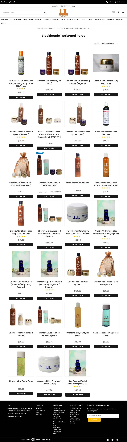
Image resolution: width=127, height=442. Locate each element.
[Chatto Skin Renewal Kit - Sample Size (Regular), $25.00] (21, 165)
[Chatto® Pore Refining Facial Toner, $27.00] (106, 315)
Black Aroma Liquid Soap (77, 182)
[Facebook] (107, 440)
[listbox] (110, 43)
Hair (62, 19)
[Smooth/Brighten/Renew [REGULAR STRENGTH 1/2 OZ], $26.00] (78, 213)
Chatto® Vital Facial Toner (21, 381)
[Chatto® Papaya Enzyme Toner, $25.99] (78, 315)
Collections (99, 19)
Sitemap (39, 414)
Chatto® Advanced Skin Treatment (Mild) (49, 184)
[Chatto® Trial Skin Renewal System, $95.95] (21, 315)
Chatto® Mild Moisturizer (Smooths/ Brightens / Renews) (21, 284)
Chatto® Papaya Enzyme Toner (77, 334)
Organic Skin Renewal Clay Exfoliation (106, 82)
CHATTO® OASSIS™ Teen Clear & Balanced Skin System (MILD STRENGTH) (49, 134)
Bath (90, 19)
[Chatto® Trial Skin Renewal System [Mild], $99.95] (78, 114)
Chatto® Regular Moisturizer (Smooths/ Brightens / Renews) (49, 284)
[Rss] (117, 440)
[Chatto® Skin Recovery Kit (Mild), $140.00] (49, 63)
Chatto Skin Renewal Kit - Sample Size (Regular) (21, 184)
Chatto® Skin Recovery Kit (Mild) (49, 82)
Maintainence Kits (15, 19)
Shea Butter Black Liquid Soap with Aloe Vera (21, 232)
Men (2, 23)
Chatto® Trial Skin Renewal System (21, 334)
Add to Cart (21, 97)
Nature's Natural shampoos (75, 411)
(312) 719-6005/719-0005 (18, 413)
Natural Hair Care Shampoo (32, 19)
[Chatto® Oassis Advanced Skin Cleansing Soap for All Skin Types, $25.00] (21, 63)
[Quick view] (18, 74)
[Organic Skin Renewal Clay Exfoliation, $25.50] (106, 63)
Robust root (120, 19)
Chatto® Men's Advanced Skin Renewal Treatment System (49, 233)
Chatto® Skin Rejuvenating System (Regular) (78, 82)
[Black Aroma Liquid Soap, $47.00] (78, 165)
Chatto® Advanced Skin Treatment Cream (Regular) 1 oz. (106, 233)
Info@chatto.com (16, 416)
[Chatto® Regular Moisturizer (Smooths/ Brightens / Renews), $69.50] (49, 264)
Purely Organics (75, 418)
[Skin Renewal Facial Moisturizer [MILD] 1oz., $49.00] (78, 363)
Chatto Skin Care (75, 408)
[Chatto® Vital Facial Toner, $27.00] (21, 363)
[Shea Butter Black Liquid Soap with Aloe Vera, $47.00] (21, 213)
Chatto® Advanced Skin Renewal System (49, 334)
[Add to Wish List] (23, 74)
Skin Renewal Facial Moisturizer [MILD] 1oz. (77, 382)
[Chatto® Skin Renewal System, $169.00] (78, 264)
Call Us (110, 2)
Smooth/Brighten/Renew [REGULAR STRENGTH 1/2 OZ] (78, 232)
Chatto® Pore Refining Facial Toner (106, 334)
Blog (73, 6)
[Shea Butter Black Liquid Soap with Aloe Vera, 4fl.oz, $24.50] (106, 165)
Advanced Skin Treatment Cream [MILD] (49, 382)
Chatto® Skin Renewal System (78, 283)
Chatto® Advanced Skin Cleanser (106, 133)
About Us (55, 6)
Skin (83, 19)
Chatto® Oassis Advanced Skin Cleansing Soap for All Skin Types (21, 83)
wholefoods (110, 19)
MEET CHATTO (65, 6)
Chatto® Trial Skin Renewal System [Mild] (77, 133)
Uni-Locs (73, 416)
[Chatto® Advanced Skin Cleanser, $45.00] (106, 114)
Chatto (72, 422)
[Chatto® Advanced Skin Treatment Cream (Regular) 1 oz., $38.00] (106, 213)
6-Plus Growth (74, 414)
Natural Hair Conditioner (51, 19)
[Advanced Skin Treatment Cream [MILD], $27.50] (49, 363)
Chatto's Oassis (75, 420)
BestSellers (4, 19)
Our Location (121, 2)
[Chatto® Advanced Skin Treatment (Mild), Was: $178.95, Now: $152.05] (49, 165)
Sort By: (97, 44)
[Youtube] (112, 440)
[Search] (45, 13)
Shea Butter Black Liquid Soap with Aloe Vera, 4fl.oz (106, 184)
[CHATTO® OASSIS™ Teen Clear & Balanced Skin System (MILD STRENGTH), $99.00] (49, 114)
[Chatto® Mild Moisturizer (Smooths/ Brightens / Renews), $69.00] (21, 264)
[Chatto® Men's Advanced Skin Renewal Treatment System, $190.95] (49, 213)
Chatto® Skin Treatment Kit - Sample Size (106, 283)
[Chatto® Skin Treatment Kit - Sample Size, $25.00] (106, 264)
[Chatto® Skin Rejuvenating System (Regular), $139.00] (78, 63)
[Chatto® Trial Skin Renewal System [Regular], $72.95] (21, 114)
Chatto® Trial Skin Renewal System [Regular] (21, 133)
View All (72, 424)
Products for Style (72, 19)
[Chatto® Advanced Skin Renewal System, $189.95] (49, 315)
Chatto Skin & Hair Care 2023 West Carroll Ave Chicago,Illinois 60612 (20, 410)
